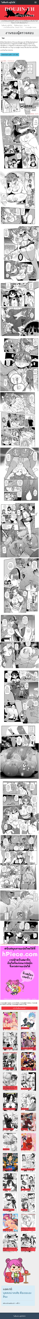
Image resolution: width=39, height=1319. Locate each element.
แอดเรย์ (7, 1289)
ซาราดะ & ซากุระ (25, 1149)
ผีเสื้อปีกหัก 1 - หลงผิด (8, 1068)
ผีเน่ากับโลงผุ (6, 1149)
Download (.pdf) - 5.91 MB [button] (10, 54)
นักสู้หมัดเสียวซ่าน (7, 1169)
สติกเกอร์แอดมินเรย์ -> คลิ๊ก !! (11, 1303)
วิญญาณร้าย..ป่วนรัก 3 (8, 1210)
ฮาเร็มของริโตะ (7, 1028)
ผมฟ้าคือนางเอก (25, 1028)
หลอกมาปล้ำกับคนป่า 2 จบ (27, 1169)
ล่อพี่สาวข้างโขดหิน (8, 1230)
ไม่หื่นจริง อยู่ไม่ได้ (8, 2)
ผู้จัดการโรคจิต (24, 1109)
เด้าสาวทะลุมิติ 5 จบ (26, 1089)
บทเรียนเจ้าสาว (7, 1189)
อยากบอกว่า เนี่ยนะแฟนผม (27, 1048)
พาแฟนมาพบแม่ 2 (25, 1189)
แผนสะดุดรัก (24, 1210)
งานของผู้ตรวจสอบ (19, 32)
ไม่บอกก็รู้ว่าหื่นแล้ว (26, 1068)
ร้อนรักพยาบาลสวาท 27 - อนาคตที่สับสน (27, 1229)
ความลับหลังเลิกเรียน (8, 1129)
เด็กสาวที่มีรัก (24, 1129)
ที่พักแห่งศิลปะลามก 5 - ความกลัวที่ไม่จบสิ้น (26, 1249)
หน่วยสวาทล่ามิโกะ (7, 1048)
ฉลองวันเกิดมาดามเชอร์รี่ (9, 1109)
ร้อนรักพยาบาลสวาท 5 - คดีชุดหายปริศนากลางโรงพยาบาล (10, 1088)
